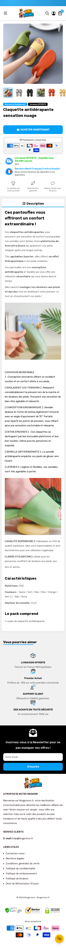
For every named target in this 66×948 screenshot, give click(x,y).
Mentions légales (15, 858)
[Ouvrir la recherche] (47, 13)
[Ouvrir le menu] (5, 13)
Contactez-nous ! (15, 853)
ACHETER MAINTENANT (35, 129)
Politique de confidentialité (20, 868)
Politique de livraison (17, 878)
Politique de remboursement (21, 873)
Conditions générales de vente (23, 863)
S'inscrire (33, 766)
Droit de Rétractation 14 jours (22, 883)
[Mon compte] (54, 13)
